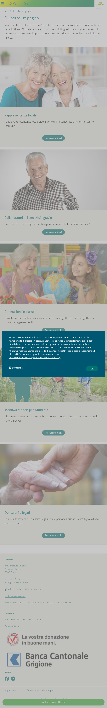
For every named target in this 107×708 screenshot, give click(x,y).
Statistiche (17, 367)
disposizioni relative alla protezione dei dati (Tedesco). (34, 357)
